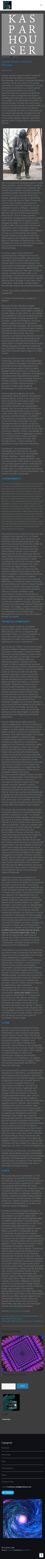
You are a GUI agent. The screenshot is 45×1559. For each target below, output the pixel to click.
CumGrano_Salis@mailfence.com (19, 1487)
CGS (16, 57)
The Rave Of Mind (8, 1482)
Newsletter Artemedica (15, 1311)
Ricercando (5, 1448)
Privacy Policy (6, 1419)
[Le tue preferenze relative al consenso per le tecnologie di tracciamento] (41, 1555)
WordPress (26, 1550)
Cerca (22, 1386)
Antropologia (6, 1454)
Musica (4, 1475)
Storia (3, 1461)
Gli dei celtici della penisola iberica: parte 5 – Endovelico (22, 1321)
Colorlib (10, 1550)
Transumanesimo (7, 1468)
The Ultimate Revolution (13, 1374)
